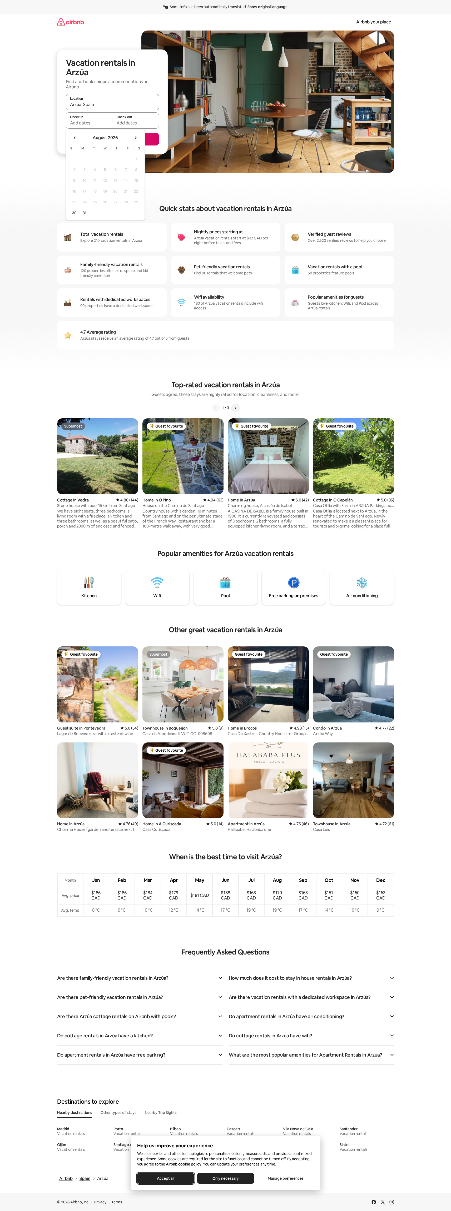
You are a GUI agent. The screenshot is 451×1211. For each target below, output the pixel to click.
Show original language (267, 6)
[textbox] (89, 123)
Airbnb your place (373, 22)
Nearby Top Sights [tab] (161, 1112)
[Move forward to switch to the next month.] (135, 137)
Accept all (165, 1178)
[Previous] (216, 408)
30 (74, 212)
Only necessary (225, 1178)
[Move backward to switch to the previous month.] (75, 137)
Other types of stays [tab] (118, 1112)
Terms (116, 1202)
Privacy (100, 1202)
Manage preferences (286, 1178)
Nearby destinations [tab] (74, 1112)
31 (84, 212)
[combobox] (112, 104)
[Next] (235, 408)
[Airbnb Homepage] (70, 22)
